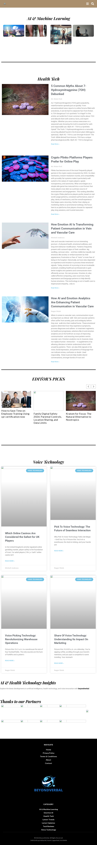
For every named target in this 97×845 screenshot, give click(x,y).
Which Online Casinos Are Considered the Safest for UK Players (22, 537)
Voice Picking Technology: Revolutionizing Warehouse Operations (21, 639)
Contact (48, 763)
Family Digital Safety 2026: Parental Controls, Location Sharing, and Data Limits (27, 418)
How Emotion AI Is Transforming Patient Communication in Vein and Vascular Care (72, 228)
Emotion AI (48, 813)
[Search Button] (92, 4)
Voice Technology (48, 830)
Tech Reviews (48, 826)
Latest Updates (48, 823)
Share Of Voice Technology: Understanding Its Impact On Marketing (71, 639)
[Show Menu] (87, 4)
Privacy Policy (48, 753)
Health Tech (48, 816)
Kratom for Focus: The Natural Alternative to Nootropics (58, 416)
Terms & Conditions (48, 756)
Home (48, 750)
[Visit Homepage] (5, 4)
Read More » (55, 144)
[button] (94, 386)
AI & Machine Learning (48, 809)
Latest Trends (48, 819)
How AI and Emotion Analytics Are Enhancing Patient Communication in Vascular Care (72, 302)
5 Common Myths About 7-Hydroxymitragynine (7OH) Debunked (68, 90)
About (48, 760)
